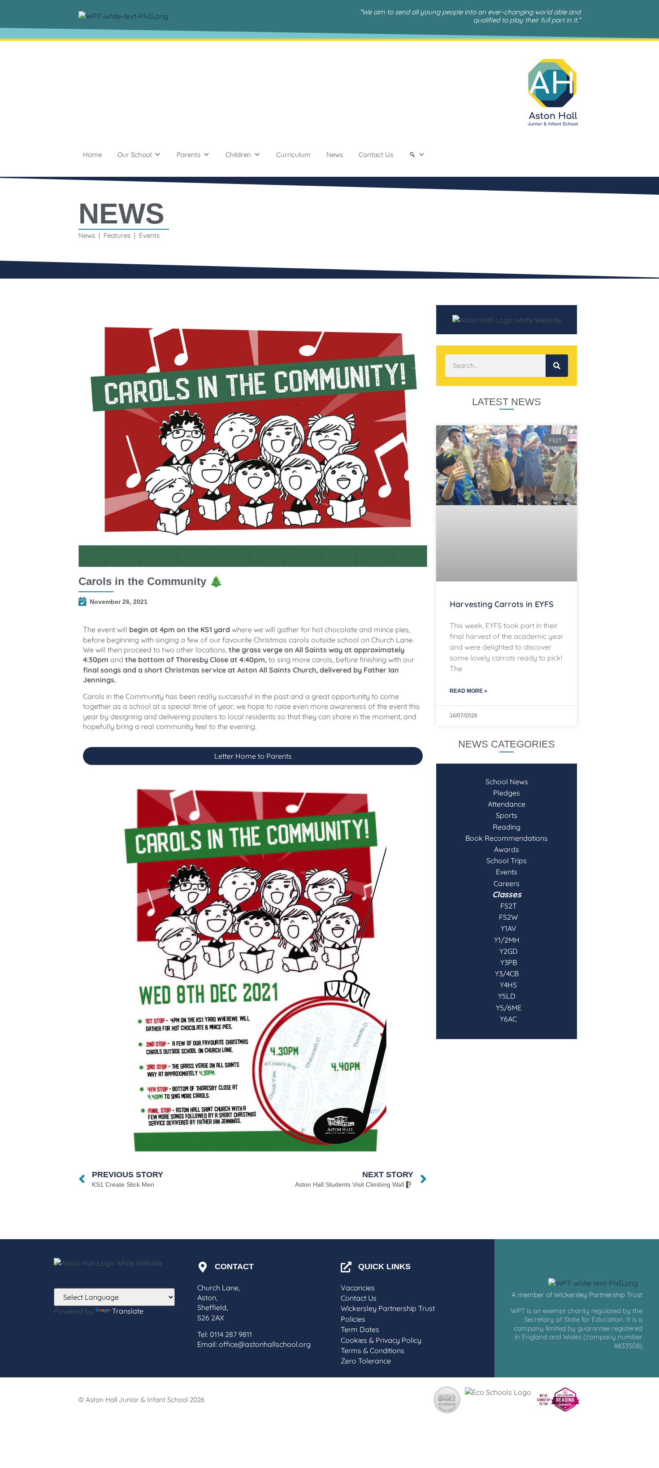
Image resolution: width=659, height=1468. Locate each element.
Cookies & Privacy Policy (381, 1340)
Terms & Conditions (372, 1350)
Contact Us (376, 154)
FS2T (507, 905)
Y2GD (507, 951)
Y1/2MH (507, 939)
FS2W (506, 917)
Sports (506, 815)
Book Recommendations (506, 838)
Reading (506, 826)
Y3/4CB (507, 973)
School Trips (506, 860)
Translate (127, 1310)
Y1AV (506, 928)
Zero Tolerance (366, 1360)
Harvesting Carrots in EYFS (502, 604)
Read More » (468, 691)
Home (92, 154)
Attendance (506, 804)
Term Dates (360, 1329)
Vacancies (358, 1287)
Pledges (506, 792)
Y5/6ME (506, 1007)
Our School (134, 154)
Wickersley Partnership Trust (388, 1308)
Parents (188, 154)
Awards (506, 849)
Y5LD (507, 996)
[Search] (416, 155)
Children (238, 154)
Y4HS (506, 984)
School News (507, 781)
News (334, 154)
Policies (353, 1319)
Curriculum (293, 154)
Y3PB (507, 962)
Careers (507, 883)
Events (506, 871)
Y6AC (506, 1018)
